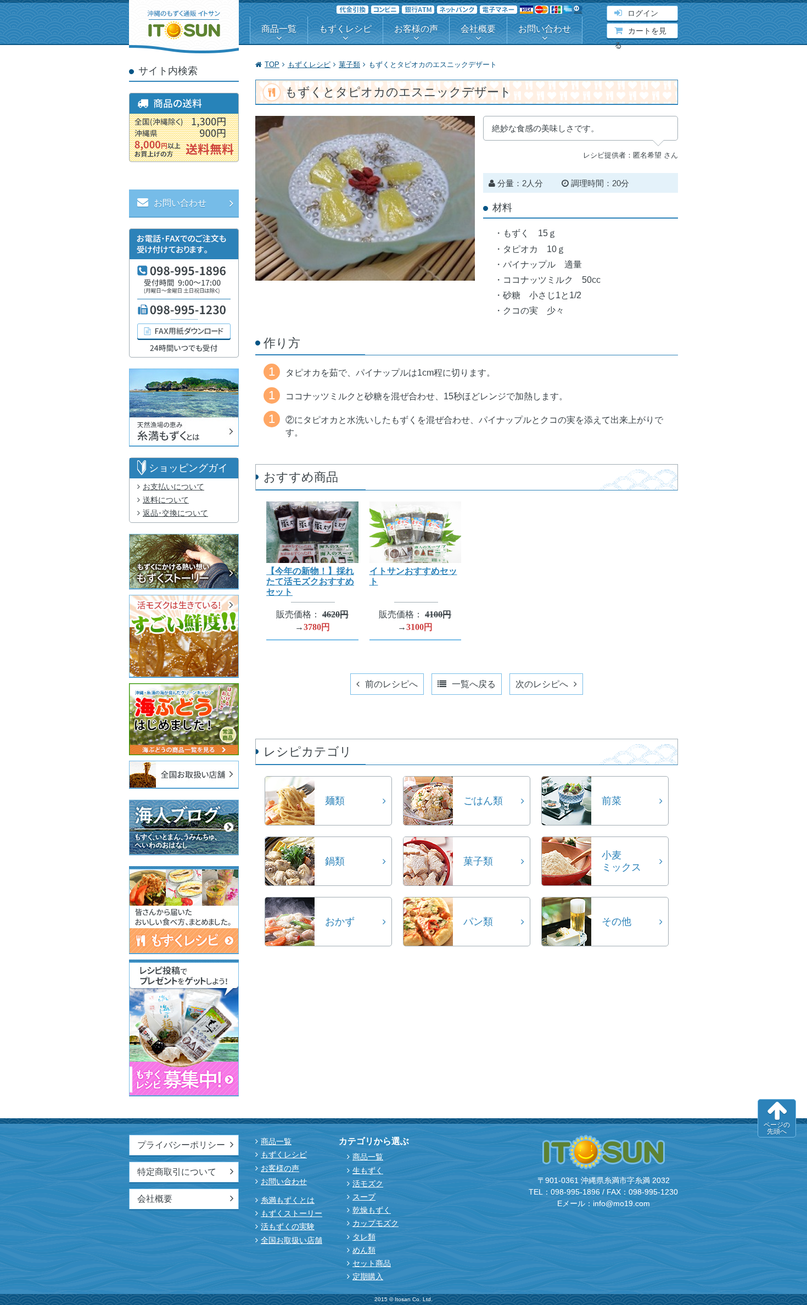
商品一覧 (278, 29)
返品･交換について (175, 513)
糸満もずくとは (288, 1200)
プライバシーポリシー (181, 1145)
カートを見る (640, 32)
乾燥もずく (371, 1210)
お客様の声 (416, 29)
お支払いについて (173, 486)
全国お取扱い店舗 (291, 1240)
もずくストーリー (291, 1213)
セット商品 (371, 1263)
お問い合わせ (544, 29)
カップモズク (375, 1223)
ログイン (642, 13)
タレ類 (364, 1236)
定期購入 (367, 1276)
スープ (364, 1196)
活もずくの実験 (288, 1226)
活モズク (367, 1183)
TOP (272, 64)
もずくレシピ (345, 29)
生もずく (367, 1170)
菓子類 (349, 64)
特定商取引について (176, 1171)
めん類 (364, 1250)
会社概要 (478, 29)
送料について (166, 500)
